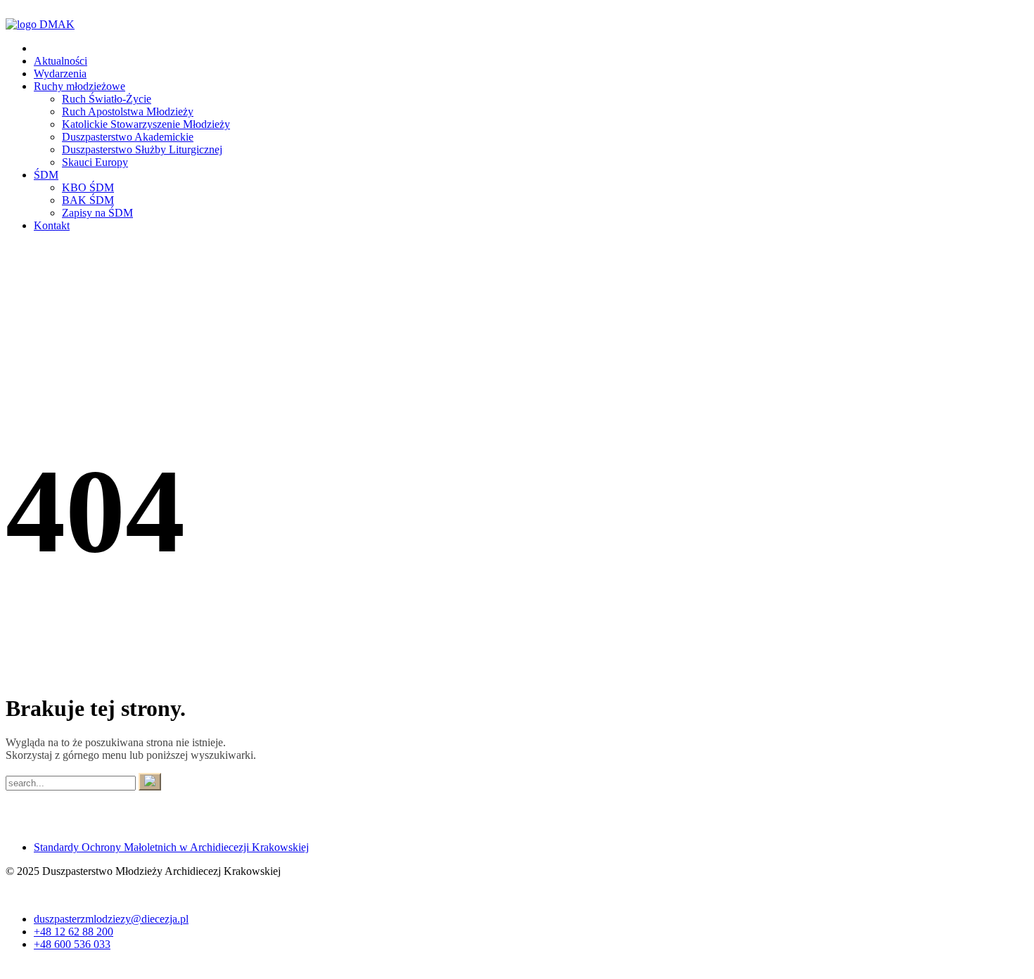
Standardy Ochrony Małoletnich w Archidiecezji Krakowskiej (171, 847)
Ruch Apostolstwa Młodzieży (127, 111)
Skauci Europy (95, 162)
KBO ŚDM (88, 187)
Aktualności (60, 61)
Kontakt (52, 225)
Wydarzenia (60, 73)
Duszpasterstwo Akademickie (127, 137)
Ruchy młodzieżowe (79, 86)
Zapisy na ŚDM (97, 213)
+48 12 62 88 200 (73, 932)
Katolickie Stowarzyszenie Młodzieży (146, 124)
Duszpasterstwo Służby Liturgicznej (142, 149)
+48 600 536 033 (72, 944)
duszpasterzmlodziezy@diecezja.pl (111, 919)
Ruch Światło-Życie (106, 99)
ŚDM (46, 175)
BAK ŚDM (88, 200)
